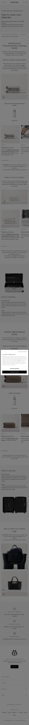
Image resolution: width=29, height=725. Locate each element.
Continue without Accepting (22, 351)
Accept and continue (15, 372)
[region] (14, 362)
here (19, 360)
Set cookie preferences (14, 368)
